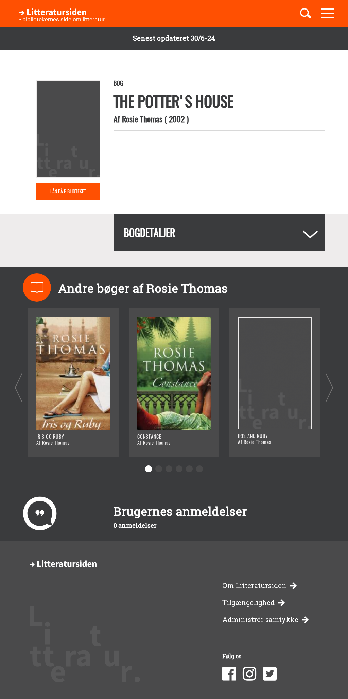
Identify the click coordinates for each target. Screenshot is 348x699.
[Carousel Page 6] (199, 468)
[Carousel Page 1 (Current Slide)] (148, 468)
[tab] (219, 232)
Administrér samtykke (260, 619)
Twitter (270, 674)
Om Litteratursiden (254, 585)
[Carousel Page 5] (189, 468)
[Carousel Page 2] (158, 468)
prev (18, 387)
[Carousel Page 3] (169, 468)
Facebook (229, 674)
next (329, 387)
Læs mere (58, 443)
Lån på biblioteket (68, 191)
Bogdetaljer (149, 232)
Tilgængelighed (248, 602)
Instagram (249, 674)
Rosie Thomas (142, 119)
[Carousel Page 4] (179, 468)
